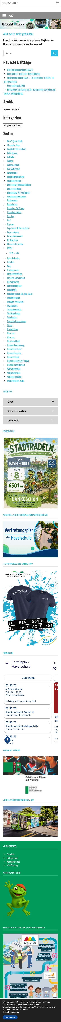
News (9, 266)
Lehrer (9, 248)
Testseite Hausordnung (16, 321)
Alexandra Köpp (13, 145)
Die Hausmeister (14, 180)
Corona (10, 161)
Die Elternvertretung (15, 176)
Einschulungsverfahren (16, 196)
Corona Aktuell (13, 165)
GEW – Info (14, 253)
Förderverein (12, 200)
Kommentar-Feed (13, 861)
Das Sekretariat (13, 168)
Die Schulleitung (14, 188)
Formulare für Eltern (15, 208)
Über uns (10, 333)
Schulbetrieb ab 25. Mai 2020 (19, 293)
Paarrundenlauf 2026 (16, 85)
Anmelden (10, 854)
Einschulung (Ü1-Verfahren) (18, 192)
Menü (11, 15)
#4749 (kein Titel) (14, 141)
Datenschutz (12, 172)
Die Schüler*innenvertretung (19, 184)
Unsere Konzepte (14, 349)
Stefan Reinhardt (14, 309)
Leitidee (10, 262)
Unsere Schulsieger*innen (18, 361)
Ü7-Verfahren (12, 329)
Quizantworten (13, 282)
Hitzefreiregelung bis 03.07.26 (20, 69)
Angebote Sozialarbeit (16, 149)
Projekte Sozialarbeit (16, 278)
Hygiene (10, 224)
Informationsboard (14, 236)
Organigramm (12, 270)
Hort (9, 220)
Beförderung (12, 153)
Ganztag (10, 216)
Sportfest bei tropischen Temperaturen (23, 73)
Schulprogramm (13, 297)
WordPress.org (12, 865)
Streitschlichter (13, 313)
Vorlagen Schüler (14, 376)
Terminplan (11, 317)
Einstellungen (9, 1012)
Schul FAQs (11, 289)
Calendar (10, 157)
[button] (30, 402)
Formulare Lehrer (14, 212)
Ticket (9, 325)
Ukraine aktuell (13, 341)
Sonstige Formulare (15, 301)
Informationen (13, 232)
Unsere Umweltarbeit (16, 365)
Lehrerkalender (13, 258)
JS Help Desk (12, 240)
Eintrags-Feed (12, 857)
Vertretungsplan (13, 369)
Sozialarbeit (12, 305)
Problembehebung (14, 274)
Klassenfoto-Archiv (15, 244)
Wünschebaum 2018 (15, 380)
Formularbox (12, 204)
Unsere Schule (13, 357)
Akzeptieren (10, 1017)
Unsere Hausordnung (15, 345)
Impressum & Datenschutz (18, 228)
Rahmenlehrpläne (14, 285)
